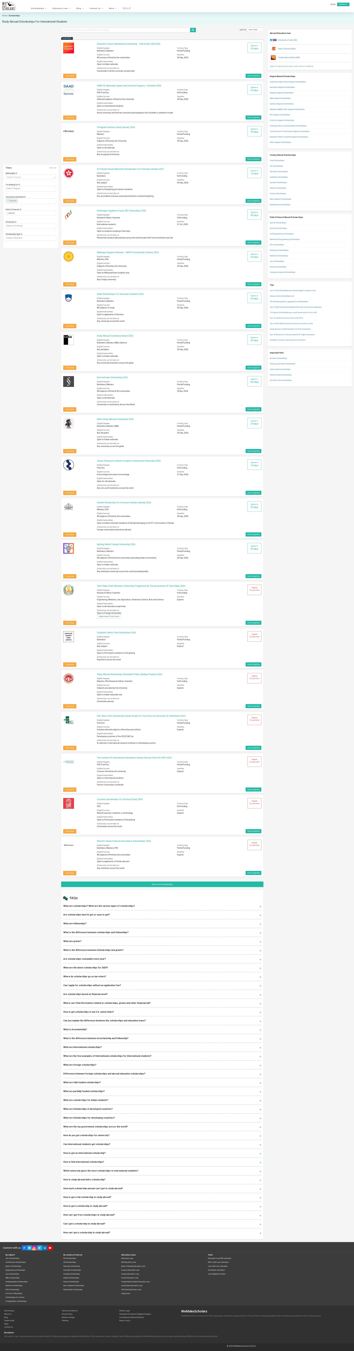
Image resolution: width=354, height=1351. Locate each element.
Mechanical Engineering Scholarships (285, 239)
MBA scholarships (13, 1278)
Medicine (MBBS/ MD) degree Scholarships (287, 109)
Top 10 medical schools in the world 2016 (286, 318)
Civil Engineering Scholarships (282, 234)
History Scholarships (278, 267)
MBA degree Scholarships (280, 98)
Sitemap (65, 1320)
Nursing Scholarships (278, 228)
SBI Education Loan (128, 1262)
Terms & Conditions (69, 1311)
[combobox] (31, 177)
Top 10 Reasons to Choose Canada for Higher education (292, 335)
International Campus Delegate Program (135, 1314)
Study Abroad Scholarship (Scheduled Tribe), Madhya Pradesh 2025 (129, 674)
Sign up (344, 4)
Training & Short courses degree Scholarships (288, 126)
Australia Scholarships (279, 177)
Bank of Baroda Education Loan (133, 1266)
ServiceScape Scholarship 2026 (112, 377)
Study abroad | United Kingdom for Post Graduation (290, 329)
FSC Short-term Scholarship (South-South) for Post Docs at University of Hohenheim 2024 (141, 716)
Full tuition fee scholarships (281, 380)
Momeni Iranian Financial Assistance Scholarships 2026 (124, 841)
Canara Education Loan (130, 1274)
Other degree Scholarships (280, 142)
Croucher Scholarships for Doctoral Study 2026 (120, 799)
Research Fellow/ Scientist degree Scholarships (289, 137)
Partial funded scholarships (281, 375)
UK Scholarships (276, 166)
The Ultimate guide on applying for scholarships (289, 301)
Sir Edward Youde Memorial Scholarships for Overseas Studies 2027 (130, 169)
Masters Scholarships (14, 1286)
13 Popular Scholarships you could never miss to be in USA (293, 312)
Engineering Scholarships (15, 1270)
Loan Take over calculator (218, 1266)
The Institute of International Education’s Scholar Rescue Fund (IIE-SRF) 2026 (134, 757)
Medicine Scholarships (279, 256)
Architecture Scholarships (16, 1262)
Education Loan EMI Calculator (219, 1258)
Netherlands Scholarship (72, 1290)
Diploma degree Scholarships (282, 104)
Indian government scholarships (282, 364)
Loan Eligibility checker (217, 1274)
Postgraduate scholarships (16, 1301)
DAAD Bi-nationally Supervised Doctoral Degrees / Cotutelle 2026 (129, 85)
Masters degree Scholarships (281, 93)
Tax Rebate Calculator (216, 1270)
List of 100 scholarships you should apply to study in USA (293, 290)
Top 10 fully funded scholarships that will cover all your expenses (296, 307)
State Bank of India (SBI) (287, 40)
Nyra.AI (127, 8)
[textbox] (31, 188)
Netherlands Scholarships (280, 205)
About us (7, 1314)
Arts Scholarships (12, 1258)
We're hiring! (9, 1311)
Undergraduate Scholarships (17, 1282)
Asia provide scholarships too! (282, 296)
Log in (332, 4)
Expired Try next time (254, 589)
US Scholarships (69, 1258)
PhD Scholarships (12, 1290)
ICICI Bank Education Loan (131, 1290)
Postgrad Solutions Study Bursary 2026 (116, 127)
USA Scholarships (277, 160)
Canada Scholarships (278, 182)
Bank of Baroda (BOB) (287, 49)
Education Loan (127, 1258)
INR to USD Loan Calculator (218, 1262)
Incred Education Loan (129, 1278)
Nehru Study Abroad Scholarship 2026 (115, 419)
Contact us (8, 1327)
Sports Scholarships (278, 223)
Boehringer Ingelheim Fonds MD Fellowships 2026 (121, 210)
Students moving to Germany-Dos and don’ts (288, 340)
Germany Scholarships (279, 171)
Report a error (124, 1320)
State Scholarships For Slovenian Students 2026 (120, 294)
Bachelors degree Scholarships (282, 87)
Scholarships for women (15, 1297)
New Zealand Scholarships (280, 199)
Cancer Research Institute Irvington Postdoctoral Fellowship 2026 (129, 461)
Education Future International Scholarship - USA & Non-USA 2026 (128, 44)
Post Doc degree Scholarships (282, 120)
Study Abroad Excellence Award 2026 (115, 336)
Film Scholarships (277, 245)
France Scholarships (278, 193)
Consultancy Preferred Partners (131, 1317)
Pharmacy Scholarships (279, 250)
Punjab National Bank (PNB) (289, 57)
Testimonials (9, 1320)
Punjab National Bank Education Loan (135, 1282)
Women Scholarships (278, 358)
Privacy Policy (67, 1314)
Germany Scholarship (71, 1266)
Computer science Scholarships (282, 272)
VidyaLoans (125, 1293)
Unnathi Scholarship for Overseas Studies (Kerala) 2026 (124, 502)
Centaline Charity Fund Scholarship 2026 (116, 632)
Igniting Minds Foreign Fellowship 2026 (116, 544)
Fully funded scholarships (280, 369)
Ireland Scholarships (278, 188)
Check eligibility (253, 76)
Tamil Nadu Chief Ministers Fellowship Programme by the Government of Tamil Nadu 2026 (141, 586)
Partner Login (124, 1311)
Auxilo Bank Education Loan (132, 1286)
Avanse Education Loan (130, 1270)
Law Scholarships (277, 261)
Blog (6, 1317)
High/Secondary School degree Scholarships (288, 82)
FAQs (6, 1324)
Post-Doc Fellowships (14, 1293)
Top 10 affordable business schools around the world (291, 323)
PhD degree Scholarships (280, 115)
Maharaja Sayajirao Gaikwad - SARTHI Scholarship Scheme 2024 (128, 252)
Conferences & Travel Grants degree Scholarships (289, 131)
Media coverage (68, 1317)
